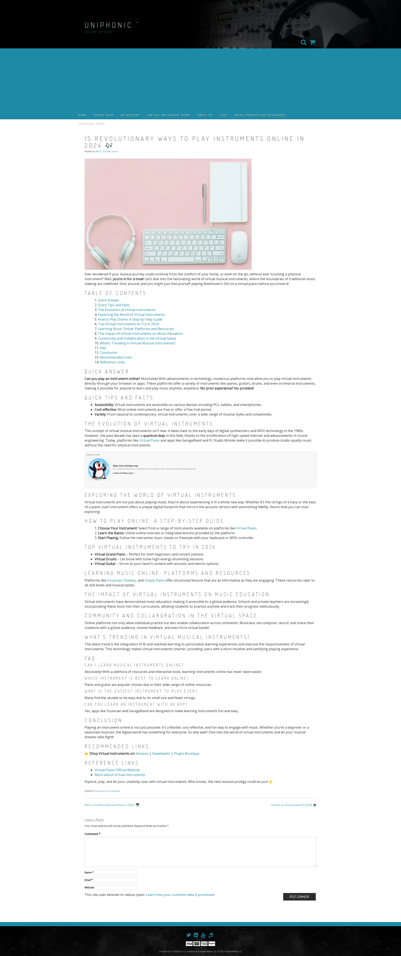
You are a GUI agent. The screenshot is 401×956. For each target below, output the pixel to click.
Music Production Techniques (260, 115)
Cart (224, 115)
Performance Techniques (107, 791)
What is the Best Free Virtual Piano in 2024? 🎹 (112, 805)
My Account (130, 115)
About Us (205, 115)
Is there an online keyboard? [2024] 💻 (293, 805)
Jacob (114, 151)
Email (89, 880)
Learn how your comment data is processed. (180, 894)
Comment (93, 834)
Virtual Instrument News (169, 115)
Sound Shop (104, 115)
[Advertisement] (200, 79)
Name (89, 872)
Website (89, 887)
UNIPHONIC (109, 25)
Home (82, 115)
